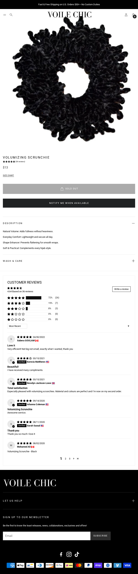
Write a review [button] (121, 289)
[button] (4, 14)
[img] (24, 337)
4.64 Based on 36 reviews (20, 291)
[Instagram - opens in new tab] (69, 554)
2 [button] (65, 458)
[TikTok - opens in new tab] (76, 554)
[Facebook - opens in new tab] (61, 554)
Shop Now (91, 4)
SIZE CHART (8, 175)
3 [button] (69, 458)
